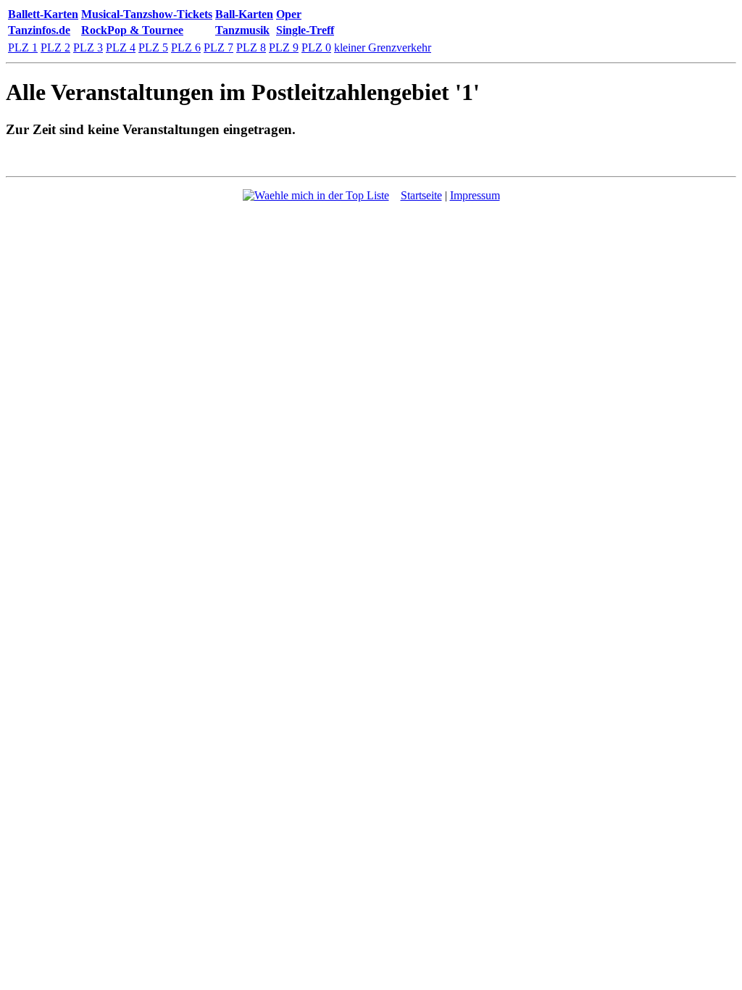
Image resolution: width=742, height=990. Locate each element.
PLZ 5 (153, 47)
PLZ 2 (55, 47)
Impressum (475, 195)
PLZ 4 (121, 47)
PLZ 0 (316, 47)
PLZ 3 (88, 47)
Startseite (421, 195)
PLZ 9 (284, 47)
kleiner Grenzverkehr (382, 47)
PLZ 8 (251, 47)
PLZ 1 (23, 47)
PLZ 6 (186, 47)
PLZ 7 (218, 47)
